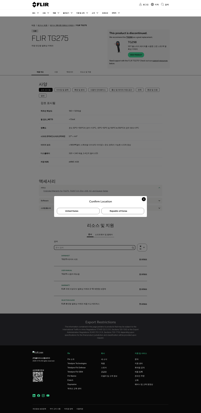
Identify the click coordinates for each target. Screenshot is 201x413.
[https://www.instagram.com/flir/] (43, 395)
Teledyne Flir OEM (75, 372)
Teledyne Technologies (77, 363)
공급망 (104, 372)
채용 (103, 363)
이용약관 (80, 409)
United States (71, 211)
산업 (44, 13)
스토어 (104, 368)
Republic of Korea (118, 211)
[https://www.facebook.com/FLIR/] (38, 395)
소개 (93, 13)
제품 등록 (139, 372)
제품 (54, 13)
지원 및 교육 (80, 13)
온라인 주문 (140, 376)
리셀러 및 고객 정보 (109, 376)
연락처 (114, 13)
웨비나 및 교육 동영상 (144, 384)
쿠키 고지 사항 (55, 409)
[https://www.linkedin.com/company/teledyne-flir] (34, 395)
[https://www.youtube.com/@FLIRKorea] (48, 395)
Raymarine (72, 384)
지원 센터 (139, 363)
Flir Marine (71, 376)
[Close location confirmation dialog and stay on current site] (144, 199)
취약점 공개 (140, 368)
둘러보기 (66, 13)
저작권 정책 (68, 409)
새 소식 (104, 359)
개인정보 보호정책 (39, 409)
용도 (33, 13)
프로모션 (105, 13)
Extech (70, 380)
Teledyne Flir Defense (76, 368)
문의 (137, 359)
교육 (137, 380)
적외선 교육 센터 (74, 389)
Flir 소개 (70, 359)
